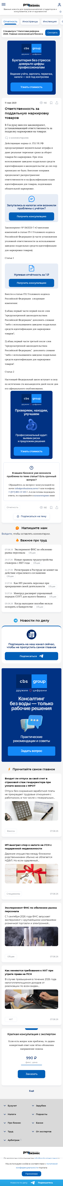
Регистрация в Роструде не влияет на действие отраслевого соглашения (31, 571)
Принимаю (31, 1173)
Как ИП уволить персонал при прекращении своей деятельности (27, 585)
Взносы (11, 831)
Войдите (7, 533)
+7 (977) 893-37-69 (17, 492)
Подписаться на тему (33, 516)
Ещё (31, 1090)
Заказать (31, 1074)
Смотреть (52, 32)
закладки (51, 102)
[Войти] (59, 5)
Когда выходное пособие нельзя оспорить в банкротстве (28, 605)
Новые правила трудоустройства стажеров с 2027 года (29, 561)
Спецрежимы (13, 894)
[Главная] (31, 4)
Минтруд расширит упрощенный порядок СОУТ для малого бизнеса (28, 595)
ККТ (11, 1019)
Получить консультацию (31, 216)
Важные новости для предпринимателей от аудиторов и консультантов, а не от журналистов (30, 10)
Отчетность (10, 21)
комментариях (41, 495)
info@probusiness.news (26, 488)
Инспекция (50, 21)
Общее (32, 553)
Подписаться (28, 656)
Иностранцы (30, 21)
